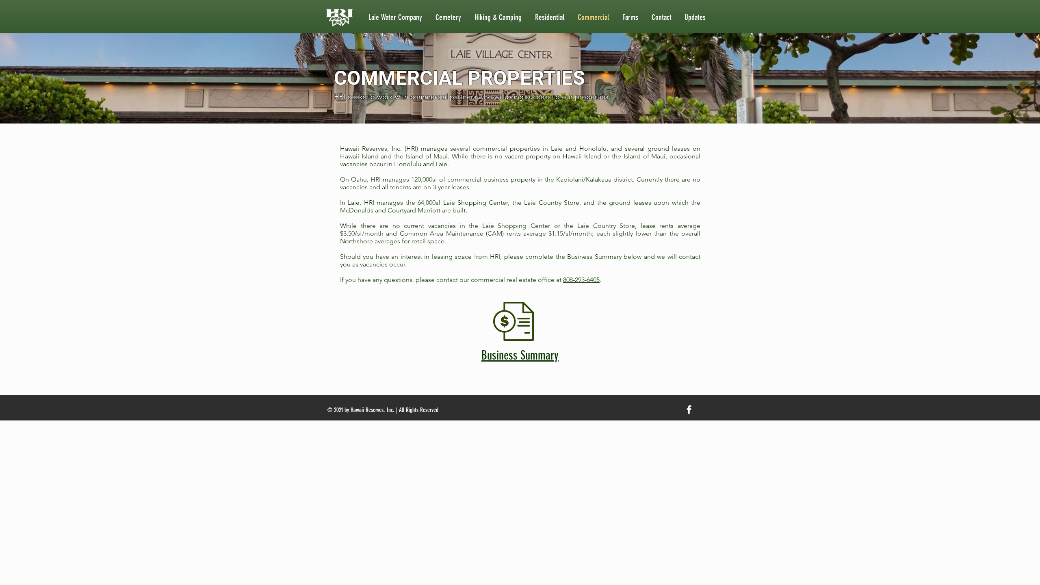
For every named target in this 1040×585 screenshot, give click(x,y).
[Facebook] (689, 409)
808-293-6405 (581, 280)
